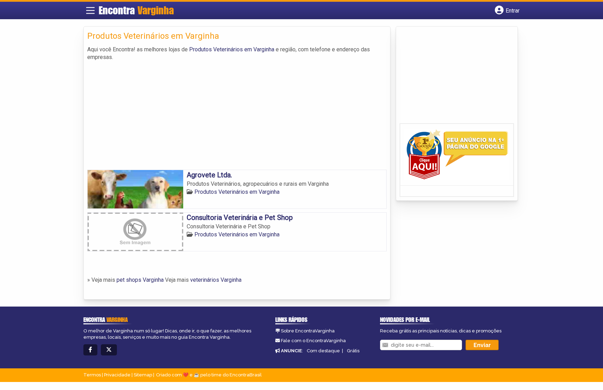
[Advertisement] (237, 114)
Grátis (353, 350)
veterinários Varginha (215, 280)
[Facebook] (90, 350)
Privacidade (117, 374)
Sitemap (143, 374)
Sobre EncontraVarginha (308, 330)
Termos (92, 374)
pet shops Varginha (140, 280)
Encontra (136, 10)
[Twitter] (109, 350)
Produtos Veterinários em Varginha (231, 49)
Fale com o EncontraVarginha (313, 340)
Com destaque (323, 350)
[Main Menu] (90, 10)
